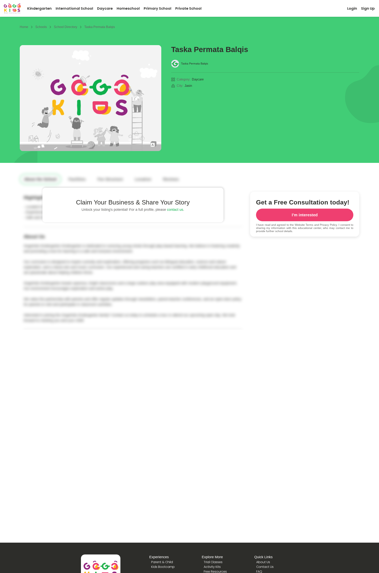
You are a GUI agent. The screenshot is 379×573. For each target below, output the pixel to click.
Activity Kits (212, 567)
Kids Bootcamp (163, 567)
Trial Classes (213, 562)
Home (24, 27)
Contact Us (265, 567)
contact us (175, 210)
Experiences (159, 557)
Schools (41, 27)
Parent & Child (162, 562)
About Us (263, 562)
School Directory (65, 27)
